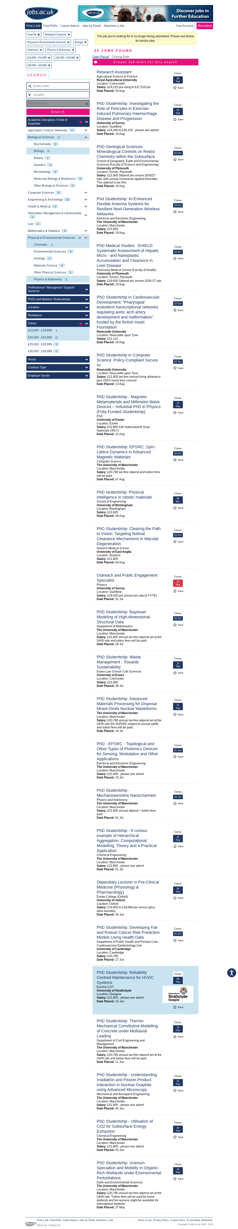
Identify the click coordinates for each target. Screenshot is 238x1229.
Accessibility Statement (199, 1220)
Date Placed (101, 56)
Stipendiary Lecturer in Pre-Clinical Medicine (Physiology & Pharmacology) (128, 887)
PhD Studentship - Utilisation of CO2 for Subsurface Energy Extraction (125, 1126)
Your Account (184, 25)
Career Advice (69, 25)
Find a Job (33, 25)
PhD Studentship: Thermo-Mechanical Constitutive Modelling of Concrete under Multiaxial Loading (127, 1028)
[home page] (41, 14)
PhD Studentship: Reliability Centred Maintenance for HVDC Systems (125, 977)
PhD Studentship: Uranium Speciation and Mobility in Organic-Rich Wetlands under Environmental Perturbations (129, 1170)
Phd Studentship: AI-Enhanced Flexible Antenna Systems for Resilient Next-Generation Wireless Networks (128, 206)
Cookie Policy (177, 1220)
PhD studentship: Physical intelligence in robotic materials (124, 494)
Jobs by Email (91, 25)
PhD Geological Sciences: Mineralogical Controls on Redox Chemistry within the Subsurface (126, 151)
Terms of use (145, 1220)
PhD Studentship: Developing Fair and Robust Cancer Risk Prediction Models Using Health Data (128, 932)
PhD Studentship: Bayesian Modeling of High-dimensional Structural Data (123, 617)
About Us (42, 1225)
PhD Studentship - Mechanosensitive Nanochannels (126, 793)
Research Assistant (114, 72)
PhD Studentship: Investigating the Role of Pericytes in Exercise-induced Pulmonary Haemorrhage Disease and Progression (128, 111)
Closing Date (120, 56)
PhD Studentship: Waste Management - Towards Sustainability (119, 662)
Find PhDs (50, 25)
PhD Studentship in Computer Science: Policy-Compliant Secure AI (127, 360)
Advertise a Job (114, 25)
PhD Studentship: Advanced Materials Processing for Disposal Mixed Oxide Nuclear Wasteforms (127, 703)
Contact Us (55, 1225)
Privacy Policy (161, 1220)
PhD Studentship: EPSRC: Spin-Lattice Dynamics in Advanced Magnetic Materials (126, 452)
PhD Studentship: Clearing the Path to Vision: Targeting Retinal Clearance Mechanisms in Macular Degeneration (129, 536)
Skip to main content (14, 3)
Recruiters (205, 25)
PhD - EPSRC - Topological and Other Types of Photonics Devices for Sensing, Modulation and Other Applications (127, 751)
